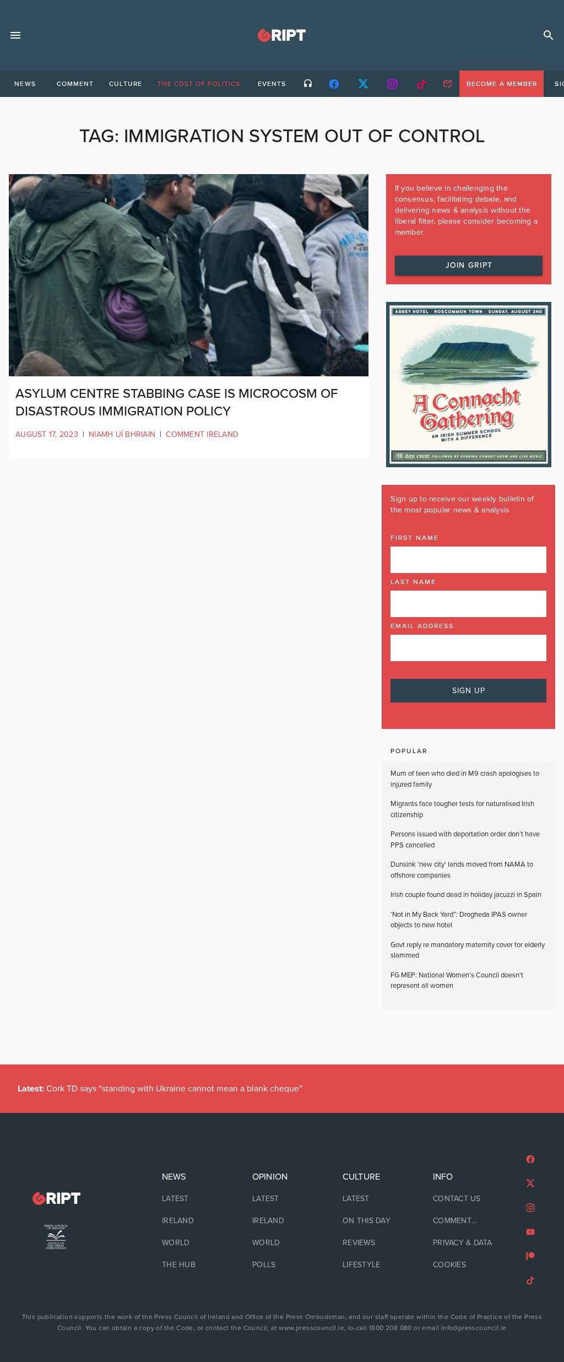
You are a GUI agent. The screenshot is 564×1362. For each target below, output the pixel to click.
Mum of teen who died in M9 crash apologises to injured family (465, 779)
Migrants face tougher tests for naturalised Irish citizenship (462, 809)
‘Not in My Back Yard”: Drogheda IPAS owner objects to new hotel (459, 920)
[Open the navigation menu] (15, 35)
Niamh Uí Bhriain (122, 434)
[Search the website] (548, 35)
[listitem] (191, 1199)
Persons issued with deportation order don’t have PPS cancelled (465, 840)
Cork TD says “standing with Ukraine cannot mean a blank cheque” (160, 1088)
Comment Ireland (202, 434)
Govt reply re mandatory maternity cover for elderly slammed (468, 950)
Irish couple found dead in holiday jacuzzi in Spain (466, 894)
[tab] (25, 84)
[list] (191, 1220)
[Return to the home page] (56, 1199)
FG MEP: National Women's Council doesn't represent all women (457, 981)
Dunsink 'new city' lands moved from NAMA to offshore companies (462, 870)
